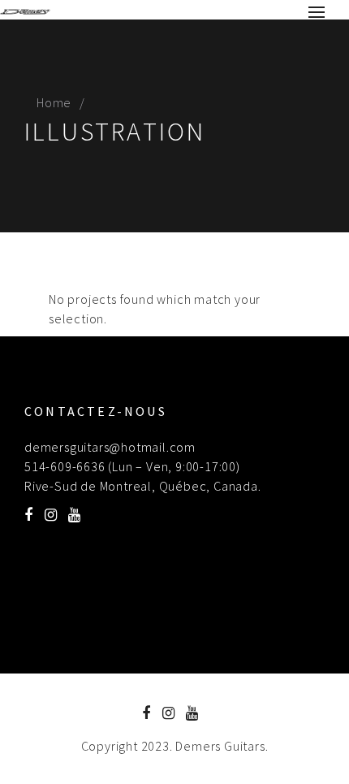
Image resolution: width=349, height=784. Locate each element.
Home (54, 102)
